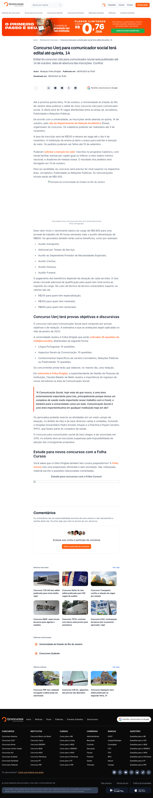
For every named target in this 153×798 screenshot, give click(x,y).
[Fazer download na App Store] (140, 790)
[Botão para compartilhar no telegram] (55, 88)
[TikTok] (143, 772)
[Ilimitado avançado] (76, 27)
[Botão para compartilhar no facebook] (62, 88)
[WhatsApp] (148, 772)
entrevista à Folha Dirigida (53, 373)
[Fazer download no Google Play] (117, 790)
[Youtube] (125, 772)
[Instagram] (131, 772)
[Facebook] (114, 772)
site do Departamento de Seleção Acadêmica (75, 123)
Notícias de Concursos (49, 40)
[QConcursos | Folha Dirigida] (14, 5)
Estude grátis (142, 5)
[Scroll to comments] (35, 88)
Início (35, 40)
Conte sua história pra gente (31, 772)
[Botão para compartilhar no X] (68, 88)
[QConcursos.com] (12, 719)
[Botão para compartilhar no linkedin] (75, 88)
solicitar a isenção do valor (59, 151)
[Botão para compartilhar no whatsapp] (48, 88)
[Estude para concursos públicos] (76, 488)
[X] (120, 772)
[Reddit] (137, 772)
